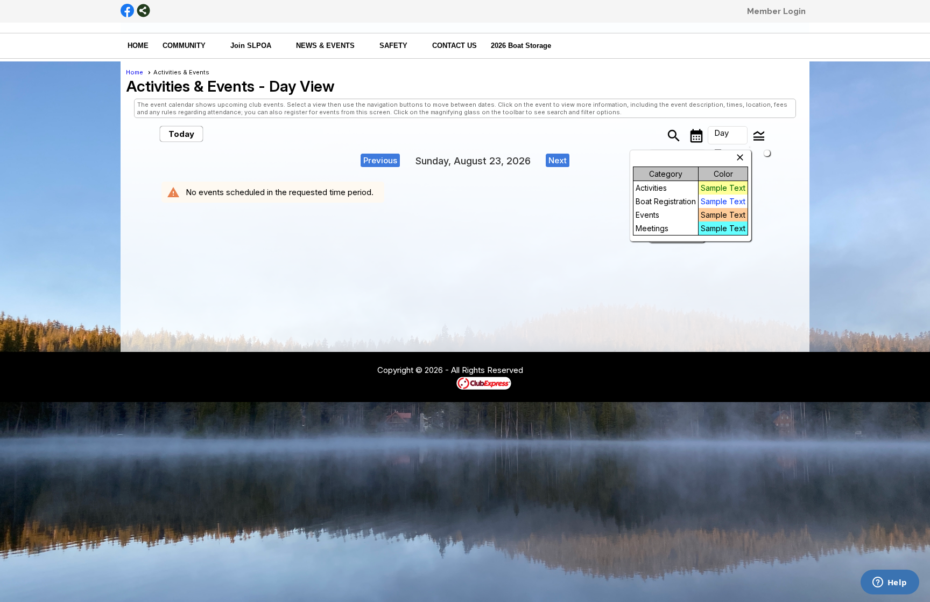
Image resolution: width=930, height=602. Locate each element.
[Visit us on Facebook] (127, 11)
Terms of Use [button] (555, 371)
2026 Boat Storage (521, 45)
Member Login (776, 11)
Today (181, 134)
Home (134, 72)
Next (557, 160)
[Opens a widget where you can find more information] (889, 583)
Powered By (437, 382)
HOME (138, 45)
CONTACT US (454, 45)
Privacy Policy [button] (608, 371)
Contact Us (347, 371)
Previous (380, 160)
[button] (189, 45)
